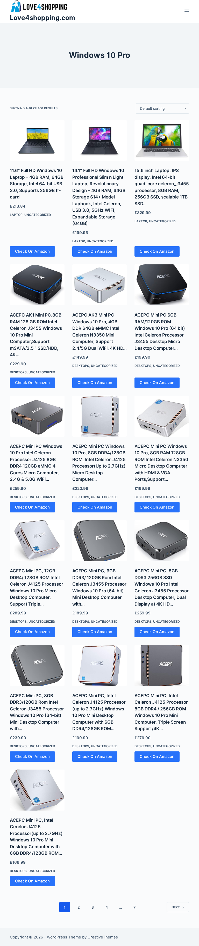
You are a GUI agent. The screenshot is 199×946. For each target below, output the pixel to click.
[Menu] (186, 11)
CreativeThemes (103, 937)
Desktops (18, 372)
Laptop (16, 215)
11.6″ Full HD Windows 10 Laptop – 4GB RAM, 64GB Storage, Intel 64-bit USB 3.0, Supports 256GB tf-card (36, 184)
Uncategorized (37, 215)
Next (176, 907)
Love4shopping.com (42, 18)
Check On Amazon (32, 251)
